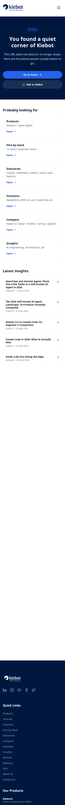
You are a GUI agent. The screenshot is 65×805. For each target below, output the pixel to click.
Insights (7, 752)
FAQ (5, 768)
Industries (9, 735)
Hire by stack (10, 730)
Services (7, 719)
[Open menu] (58, 7)
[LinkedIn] (5, 690)
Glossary (8, 763)
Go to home (30, 74)
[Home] (13, 7)
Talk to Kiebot (34, 84)
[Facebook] (26, 690)
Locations (8, 746)
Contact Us (9, 779)
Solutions (8, 724)
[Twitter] (34, 690)
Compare (8, 741)
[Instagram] (12, 690)
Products (8, 713)
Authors (7, 757)
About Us (8, 774)
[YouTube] (19, 690)
